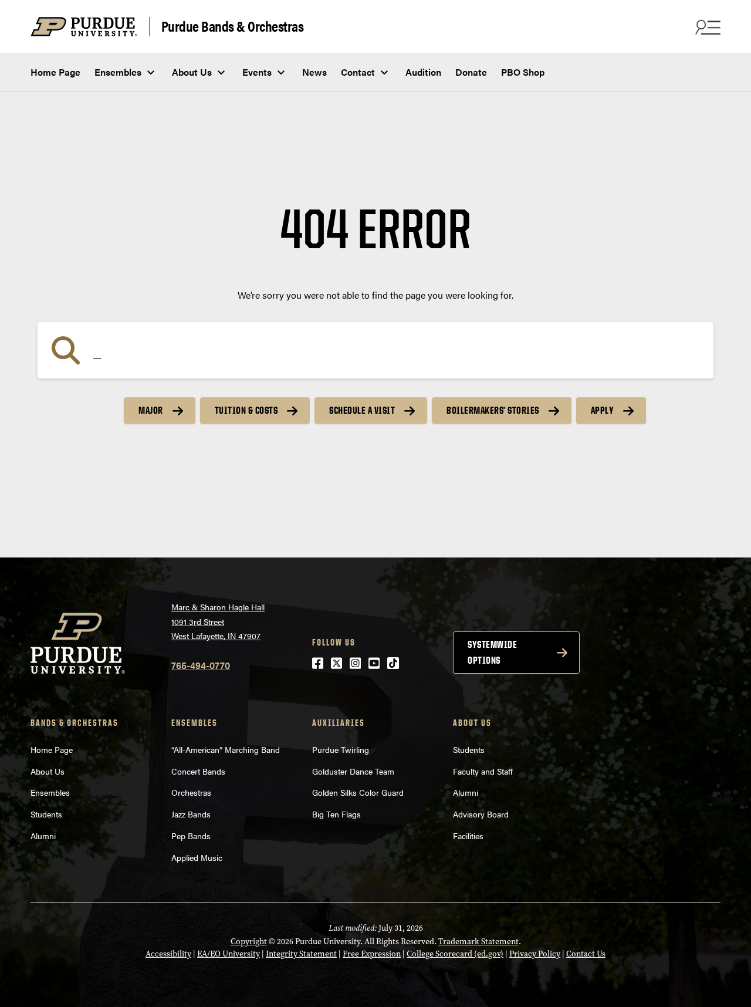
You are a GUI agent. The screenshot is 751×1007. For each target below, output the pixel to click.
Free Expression (372, 953)
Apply (602, 410)
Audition (423, 72)
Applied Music (196, 857)
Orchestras (191, 792)
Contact (358, 72)
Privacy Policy (534, 953)
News (314, 72)
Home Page (55, 72)
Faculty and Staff (483, 771)
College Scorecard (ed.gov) (455, 953)
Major (150, 410)
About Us (192, 72)
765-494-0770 (200, 665)
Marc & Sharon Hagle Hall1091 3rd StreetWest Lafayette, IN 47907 (218, 621)
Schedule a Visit (362, 410)
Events (257, 72)
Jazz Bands (191, 814)
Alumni (43, 836)
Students (46, 814)
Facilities (468, 836)
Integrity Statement (301, 953)
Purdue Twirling (340, 749)
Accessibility (168, 953)
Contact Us (585, 953)
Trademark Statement (478, 941)
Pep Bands (191, 836)
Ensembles (117, 72)
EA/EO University (228, 953)
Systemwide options (492, 652)
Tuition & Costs (246, 410)
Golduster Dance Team (353, 771)
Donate (471, 72)
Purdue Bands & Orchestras (232, 26)
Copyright (249, 941)
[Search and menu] (706, 27)
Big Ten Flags (336, 814)
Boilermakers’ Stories (492, 410)
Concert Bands (198, 771)
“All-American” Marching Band (225, 749)
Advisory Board (481, 814)
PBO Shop (522, 72)
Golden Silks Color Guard (358, 792)
